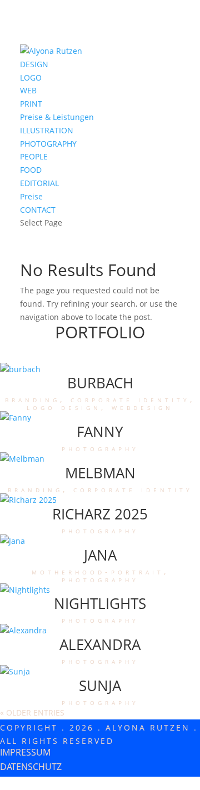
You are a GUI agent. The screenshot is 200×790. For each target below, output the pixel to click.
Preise (31, 196)
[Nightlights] (25, 589)
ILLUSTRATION (46, 130)
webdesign (142, 407)
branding (32, 399)
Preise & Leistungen (57, 117)
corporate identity (130, 399)
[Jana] (12, 541)
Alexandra (100, 644)
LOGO (31, 77)
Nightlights (100, 603)
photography (100, 448)
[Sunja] (15, 671)
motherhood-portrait (98, 571)
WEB (28, 90)
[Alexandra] (23, 630)
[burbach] (20, 369)
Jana (100, 555)
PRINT (31, 103)
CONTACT (38, 209)
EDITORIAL (39, 183)
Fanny (100, 432)
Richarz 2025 (100, 514)
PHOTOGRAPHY (48, 143)
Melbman (100, 473)
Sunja (100, 686)
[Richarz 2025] (28, 499)
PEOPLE (34, 156)
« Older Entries (32, 712)
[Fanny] (15, 417)
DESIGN (34, 64)
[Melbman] (22, 458)
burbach (100, 383)
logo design (64, 407)
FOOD (31, 169)
